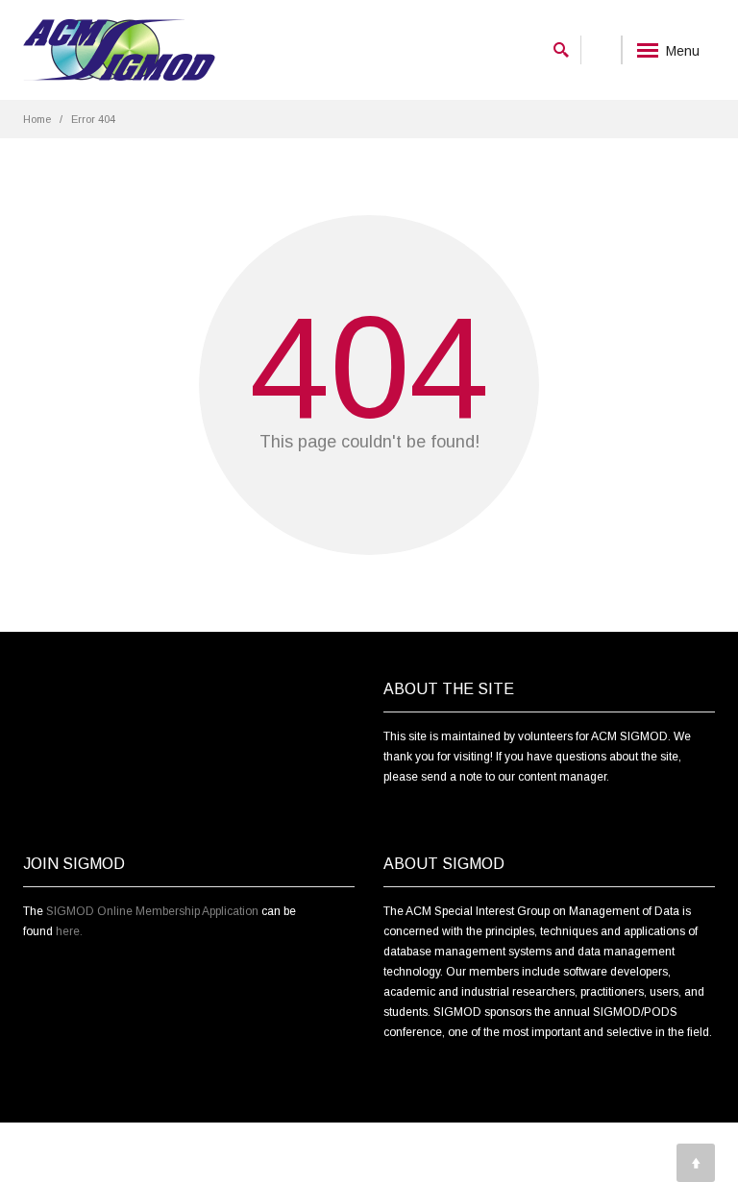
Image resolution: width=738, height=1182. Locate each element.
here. (69, 931)
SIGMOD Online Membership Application (152, 911)
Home (37, 119)
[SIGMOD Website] (119, 50)
